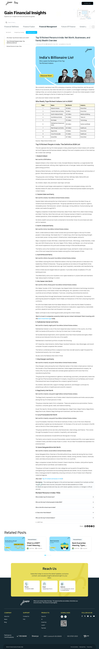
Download (87, 3)
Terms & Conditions (74, 647)
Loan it (43, 625)
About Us (6, 616)
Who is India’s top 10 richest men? (45, 497)
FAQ (24, 619)
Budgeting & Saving (19, 32)
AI (41, 619)
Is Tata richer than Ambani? (43, 512)
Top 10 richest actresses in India (52, 479)
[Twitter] (89, 526)
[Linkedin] (87, 526)
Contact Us (26, 616)
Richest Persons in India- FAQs (14, 46)
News (5, 619)
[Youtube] (94, 526)
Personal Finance (31, 32)
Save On (43, 616)
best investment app (44, 318)
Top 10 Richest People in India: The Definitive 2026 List (16, 42)
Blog (5, 622)
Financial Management (48, 26)
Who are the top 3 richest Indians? (45, 518)
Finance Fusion (29, 26)
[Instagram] (91, 526)
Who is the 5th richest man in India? (46, 507)
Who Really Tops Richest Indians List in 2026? (18, 37)
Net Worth (8, 32)
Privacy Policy (89, 647)
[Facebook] (85, 526)
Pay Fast (43, 628)
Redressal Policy (82, 647)
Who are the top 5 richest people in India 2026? (49, 502)
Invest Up (43, 622)
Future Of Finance (68, 26)
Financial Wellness (11, 26)
